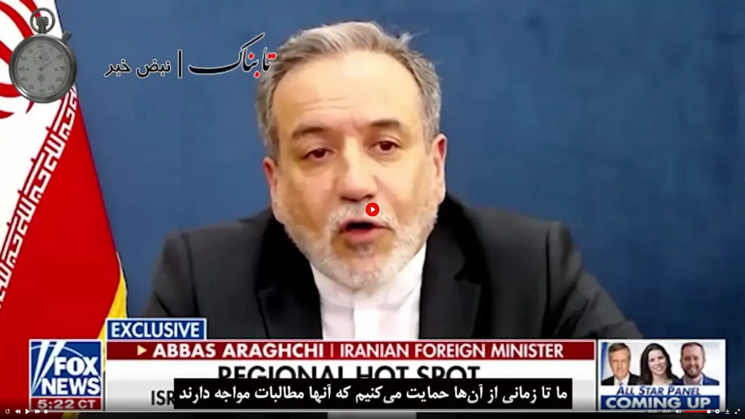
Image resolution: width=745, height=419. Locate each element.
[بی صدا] (678, 411)
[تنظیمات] (717, 411)
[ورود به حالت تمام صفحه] (737, 411)
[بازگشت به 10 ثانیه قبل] (17, 411)
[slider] (345, 411)
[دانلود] (727, 411)
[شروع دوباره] (7, 411)
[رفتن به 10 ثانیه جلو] (37, 411)
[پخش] (27, 411)
